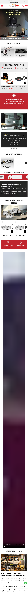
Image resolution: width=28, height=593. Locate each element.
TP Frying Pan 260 (7, 235)
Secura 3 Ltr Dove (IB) (20, 86)
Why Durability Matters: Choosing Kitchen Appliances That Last (13, 576)
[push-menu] (2, 6)
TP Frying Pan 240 (20, 235)
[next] (26, 52)
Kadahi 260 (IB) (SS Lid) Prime (7, 87)
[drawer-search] (23, 6)
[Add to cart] (12, 83)
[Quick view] (12, 79)
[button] (2, 73)
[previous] (2, 52)
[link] (14, 23)
